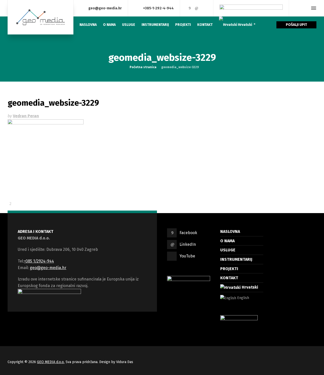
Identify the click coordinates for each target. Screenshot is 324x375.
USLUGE (227, 250)
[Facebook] (189, 8)
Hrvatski (249, 287)
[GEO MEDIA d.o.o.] (40, 17)
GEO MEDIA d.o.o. (51, 362)
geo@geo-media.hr (105, 8)
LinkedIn (187, 244)
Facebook (188, 232)
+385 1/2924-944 (39, 261)
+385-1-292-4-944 (158, 8)
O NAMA (227, 240)
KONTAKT (229, 277)
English (242, 298)
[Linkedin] (196, 8)
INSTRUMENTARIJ (236, 259)
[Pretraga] (304, 8)
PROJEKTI (229, 268)
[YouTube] (203, 8)
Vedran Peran (26, 116)
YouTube (187, 256)
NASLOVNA (230, 231)
